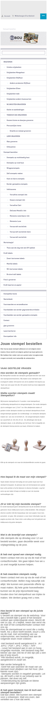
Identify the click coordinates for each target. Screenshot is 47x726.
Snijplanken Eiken (13, 88)
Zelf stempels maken (15, 173)
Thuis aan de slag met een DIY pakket (21, 248)
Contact (6, 320)
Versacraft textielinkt (18, 227)
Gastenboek (8, 299)
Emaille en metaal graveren (20, 131)
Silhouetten (11, 147)
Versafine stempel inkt (18, 195)
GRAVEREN (8, 62)
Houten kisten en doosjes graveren (20, 120)
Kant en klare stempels (16, 179)
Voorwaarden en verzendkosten (16, 304)
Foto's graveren (10, 280)
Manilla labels (12, 264)
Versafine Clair (15, 205)
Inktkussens (11, 189)
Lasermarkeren (10, 331)
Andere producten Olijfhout (20, 83)
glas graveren (9, 326)
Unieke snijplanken (14, 67)
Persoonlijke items (14, 126)
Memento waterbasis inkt (20, 216)
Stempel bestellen (9, 29)
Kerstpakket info (10, 336)
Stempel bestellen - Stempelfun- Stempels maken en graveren (23, 7)
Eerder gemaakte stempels (17, 184)
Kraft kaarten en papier (13, 285)
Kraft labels (8, 253)
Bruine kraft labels (14, 274)
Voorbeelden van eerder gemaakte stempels (20, 315)
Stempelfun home (10, 294)
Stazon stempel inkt (17, 200)
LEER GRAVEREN (13, 136)
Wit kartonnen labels (15, 269)
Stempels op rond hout (15, 163)
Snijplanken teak (13, 94)
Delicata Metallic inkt (18, 211)
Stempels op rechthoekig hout (18, 157)
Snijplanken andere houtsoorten (19, 99)
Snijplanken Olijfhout (15, 78)
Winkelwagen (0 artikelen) (24, 16)
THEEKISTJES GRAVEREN (17, 115)
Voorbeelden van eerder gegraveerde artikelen (21, 310)
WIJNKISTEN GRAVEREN (16, 104)
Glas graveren (12, 142)
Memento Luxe (15, 221)
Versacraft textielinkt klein (20, 232)
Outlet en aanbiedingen (15, 110)
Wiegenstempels (13, 168)
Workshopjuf (8, 242)
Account (7, 16)
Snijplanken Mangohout (16, 72)
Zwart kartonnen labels (16, 258)
